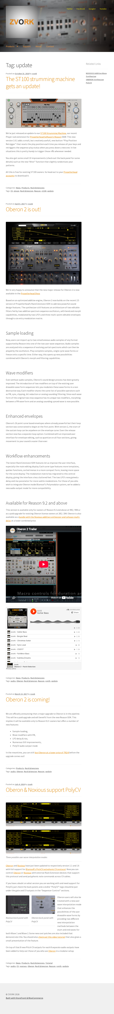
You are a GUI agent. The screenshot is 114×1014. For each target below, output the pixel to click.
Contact (50, 46)
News (18, 188)
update (50, 191)
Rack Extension (26, 191)
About (38, 46)
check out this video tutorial (51, 937)
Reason (37, 191)
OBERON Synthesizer (95, 79)
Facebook (81, 9)
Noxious (21, 865)
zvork (34, 73)
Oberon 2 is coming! (28, 699)
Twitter (70, 9)
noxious (23, 966)
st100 (44, 191)
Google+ (92, 9)
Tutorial (49, 963)
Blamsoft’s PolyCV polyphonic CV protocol (46, 869)
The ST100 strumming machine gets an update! (40, 82)
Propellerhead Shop (30, 293)
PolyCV (89, 83)
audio (13, 681)
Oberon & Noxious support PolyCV (43, 789)
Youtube (103, 9)
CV (12, 191)
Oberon (20, 681)
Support (27, 46)
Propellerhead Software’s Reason (45, 136)
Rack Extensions (37, 188)
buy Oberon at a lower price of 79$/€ (52, 752)
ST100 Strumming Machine (53, 133)
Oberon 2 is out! (23, 209)
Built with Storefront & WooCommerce (24, 998)
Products (10, 46)
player (16, 191)
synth (47, 681)
